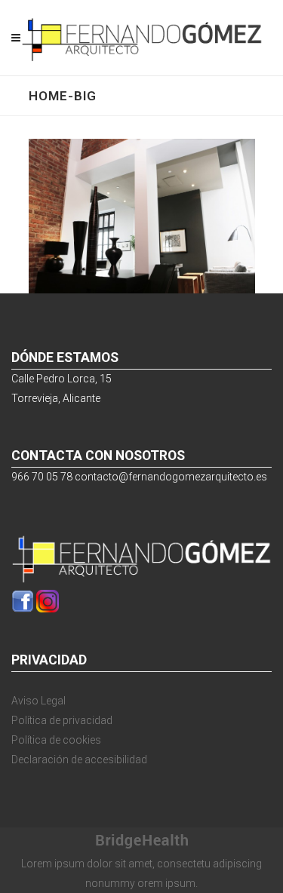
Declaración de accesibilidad (79, 759)
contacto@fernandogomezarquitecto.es (171, 477)
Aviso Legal (38, 701)
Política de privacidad (61, 720)
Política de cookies (56, 740)
